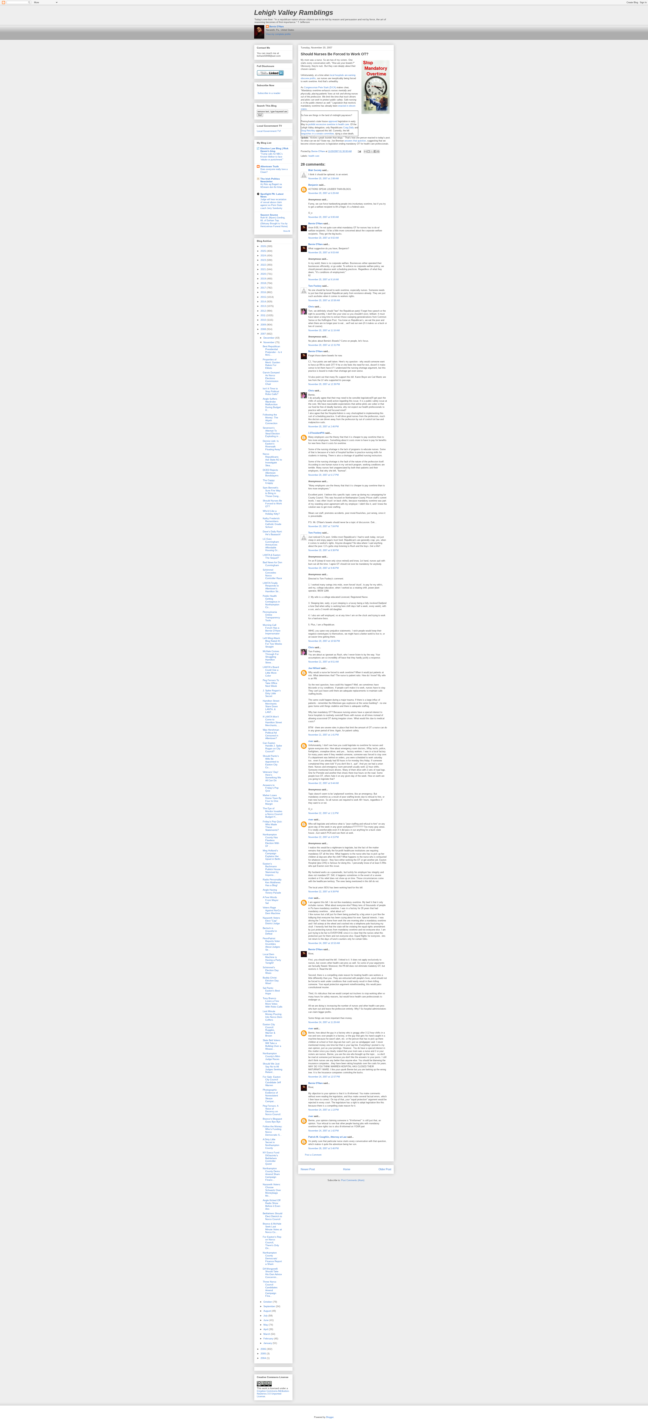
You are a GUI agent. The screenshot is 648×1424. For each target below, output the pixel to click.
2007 (264, 333)
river (310, 741)
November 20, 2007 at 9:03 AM (323, 252)
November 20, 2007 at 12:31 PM (324, 345)
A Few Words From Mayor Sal (270, 900)
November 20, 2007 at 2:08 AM (323, 178)
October (268, 1301)
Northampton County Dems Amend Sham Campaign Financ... (271, 1174)
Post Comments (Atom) (352, 1180)
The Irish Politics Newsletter (270, 180)
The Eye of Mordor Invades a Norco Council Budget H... (272, 812)
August (267, 1311)
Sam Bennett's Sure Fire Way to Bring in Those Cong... (271, 491)
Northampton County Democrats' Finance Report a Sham (272, 1258)
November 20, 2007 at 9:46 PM (323, 568)
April (266, 1329)
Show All (286, 231)
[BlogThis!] (368, 151)
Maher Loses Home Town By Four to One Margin (272, 799)
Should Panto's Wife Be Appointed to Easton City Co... (271, 762)
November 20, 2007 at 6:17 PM (323, 475)
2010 (264, 320)
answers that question (355, 140)
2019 (264, 278)
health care (313, 156)
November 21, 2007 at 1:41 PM (323, 734)
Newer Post (308, 1169)
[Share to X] (371, 151)
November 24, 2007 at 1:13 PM (323, 1110)
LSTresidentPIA (316, 433)
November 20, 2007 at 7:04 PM (323, 526)
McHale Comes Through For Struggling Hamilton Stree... (271, 657)
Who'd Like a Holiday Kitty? (271, 512)
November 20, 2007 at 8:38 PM (323, 550)
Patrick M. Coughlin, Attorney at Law (327, 1137)
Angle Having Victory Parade (272, 891)
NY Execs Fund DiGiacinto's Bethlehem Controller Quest (271, 1158)
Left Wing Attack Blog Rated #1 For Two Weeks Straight (272, 642)
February (268, 1338)
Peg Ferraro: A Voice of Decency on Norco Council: (272, 1110)
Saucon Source (269, 214)
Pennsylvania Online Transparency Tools (271, 616)
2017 (264, 287)
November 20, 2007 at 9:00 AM (323, 217)
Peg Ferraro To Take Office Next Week (271, 683)
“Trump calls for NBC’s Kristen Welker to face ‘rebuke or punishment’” (271, 157)
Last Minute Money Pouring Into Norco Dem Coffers (272, 1015)
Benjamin (313, 185)
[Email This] (365, 151)
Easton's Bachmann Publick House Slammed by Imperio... (271, 869)
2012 (264, 310)
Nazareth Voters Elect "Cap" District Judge (271, 920)
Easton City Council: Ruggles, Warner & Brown (269, 1030)
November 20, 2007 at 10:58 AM (324, 300)
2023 (264, 260)
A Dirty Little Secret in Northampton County (271, 1143)
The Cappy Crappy (269, 481)
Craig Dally (348, 127)
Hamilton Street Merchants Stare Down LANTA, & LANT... (271, 706)
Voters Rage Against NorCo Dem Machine (272, 910)
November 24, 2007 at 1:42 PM (323, 1130)
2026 (264, 246)
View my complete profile (278, 34)
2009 (264, 324)
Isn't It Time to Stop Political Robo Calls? (271, 391)
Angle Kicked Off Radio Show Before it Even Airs (271, 1204)
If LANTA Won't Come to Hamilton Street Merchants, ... (272, 720)
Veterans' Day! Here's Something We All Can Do (272, 776)
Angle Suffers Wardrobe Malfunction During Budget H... (272, 404)
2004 (264, 1358)
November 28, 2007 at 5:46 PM (323, 1148)
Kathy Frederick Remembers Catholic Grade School (272, 522)
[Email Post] (359, 151)
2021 (264, 269)
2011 (263, 315)
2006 (264, 1349)
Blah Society (314, 170)
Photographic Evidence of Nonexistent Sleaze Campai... (270, 1095)
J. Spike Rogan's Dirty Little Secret (272, 693)
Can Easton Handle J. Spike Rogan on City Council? (272, 747)
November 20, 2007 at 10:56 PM (324, 641)
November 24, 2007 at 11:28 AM (324, 1022)
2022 (264, 264)
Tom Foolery (314, 286)
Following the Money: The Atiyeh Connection (270, 418)
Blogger (329, 1417)
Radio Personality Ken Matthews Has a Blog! (272, 882)
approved (332, 121)
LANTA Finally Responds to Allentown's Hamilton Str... (271, 587)
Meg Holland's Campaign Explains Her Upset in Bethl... (272, 854)
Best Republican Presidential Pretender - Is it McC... (272, 350)
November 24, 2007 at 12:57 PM (324, 1076)
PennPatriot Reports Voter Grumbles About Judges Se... (271, 944)
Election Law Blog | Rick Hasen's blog (274, 149)
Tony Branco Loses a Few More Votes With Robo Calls (272, 1002)
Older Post (385, 1169)
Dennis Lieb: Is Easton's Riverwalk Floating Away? (272, 445)
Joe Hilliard (314, 668)
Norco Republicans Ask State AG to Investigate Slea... (272, 460)
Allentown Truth (269, 166)
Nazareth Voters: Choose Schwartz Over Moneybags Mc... (272, 1190)
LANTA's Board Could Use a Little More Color (271, 671)
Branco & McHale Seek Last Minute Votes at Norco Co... (272, 1227)
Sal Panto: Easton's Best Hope (271, 991)
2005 (264, 1353)
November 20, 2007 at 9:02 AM (323, 238)
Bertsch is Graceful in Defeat (270, 931)
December (269, 337)
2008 (264, 329)
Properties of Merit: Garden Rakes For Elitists (271, 363)
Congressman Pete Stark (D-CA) (320, 87)
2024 (264, 255)
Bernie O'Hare (276, 26)
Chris (311, 306)
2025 (264, 251)
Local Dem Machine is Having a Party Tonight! (272, 958)
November (269, 342)
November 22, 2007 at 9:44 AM (323, 783)
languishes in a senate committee (317, 133)
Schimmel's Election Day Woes (271, 970)
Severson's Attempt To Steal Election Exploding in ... (272, 432)
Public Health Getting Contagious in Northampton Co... (271, 602)
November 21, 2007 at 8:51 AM (323, 661)
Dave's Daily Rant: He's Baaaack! (272, 533)
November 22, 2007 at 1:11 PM (323, 813)
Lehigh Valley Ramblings (293, 12)
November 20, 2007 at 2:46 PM (323, 426)
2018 (264, 283)
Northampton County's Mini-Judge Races (271, 1056)
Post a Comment (313, 1155)
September (269, 1306)
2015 (264, 297)
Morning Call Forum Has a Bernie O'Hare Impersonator (271, 629)
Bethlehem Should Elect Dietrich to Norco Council (272, 1216)
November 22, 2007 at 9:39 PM (323, 891)
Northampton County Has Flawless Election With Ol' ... (271, 840)
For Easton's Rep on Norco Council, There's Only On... (272, 1242)
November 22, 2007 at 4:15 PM (323, 837)
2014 (264, 301)
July (265, 1315)
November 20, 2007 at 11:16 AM (324, 330)
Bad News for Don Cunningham (272, 564)
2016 (264, 292)
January (268, 1343)
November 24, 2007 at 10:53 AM (324, 943)
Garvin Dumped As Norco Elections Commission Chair (271, 378)
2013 (264, 306)
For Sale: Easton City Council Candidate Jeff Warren (272, 1081)
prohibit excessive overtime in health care (328, 124)
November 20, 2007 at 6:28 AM (323, 193)
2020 (264, 273)
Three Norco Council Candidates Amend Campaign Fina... (270, 1288)
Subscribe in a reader (269, 93)
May (266, 1324)
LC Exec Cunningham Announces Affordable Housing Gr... (271, 545)
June (266, 1320)
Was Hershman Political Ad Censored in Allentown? (271, 734)
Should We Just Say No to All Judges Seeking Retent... (272, 1067)
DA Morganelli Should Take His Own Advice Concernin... (272, 1272)
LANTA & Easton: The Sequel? (272, 556)
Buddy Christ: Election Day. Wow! (271, 980)
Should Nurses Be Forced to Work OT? (272, 503)
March (267, 1334)
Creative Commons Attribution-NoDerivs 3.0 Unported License (273, 1394)
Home (346, 1169)
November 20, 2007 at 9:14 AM (323, 279)
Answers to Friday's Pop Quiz (271, 788)
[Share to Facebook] (375, 151)
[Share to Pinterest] (378, 151)
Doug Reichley (308, 130)
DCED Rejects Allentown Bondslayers (270, 473)
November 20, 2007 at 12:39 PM (324, 384)
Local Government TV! (269, 131)
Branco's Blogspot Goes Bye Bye (272, 1120)
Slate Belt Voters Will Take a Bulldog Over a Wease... (272, 1044)
